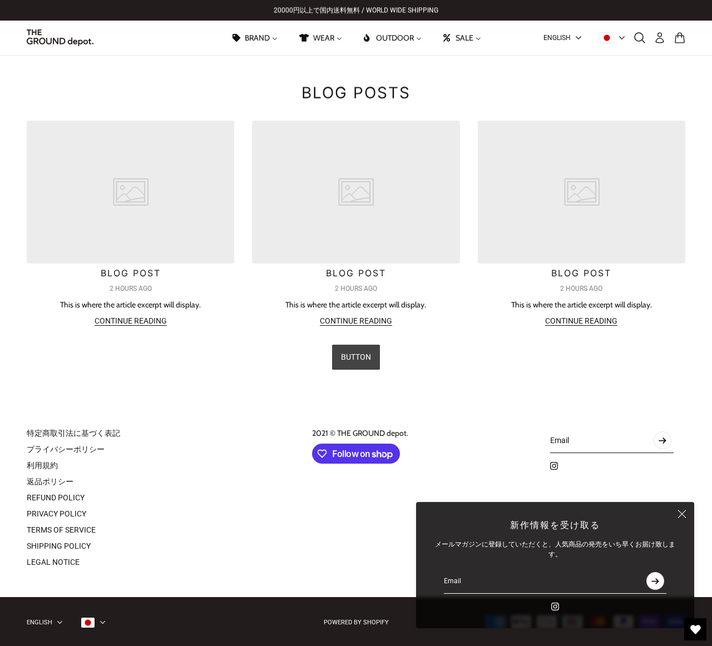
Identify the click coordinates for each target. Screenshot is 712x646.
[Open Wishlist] (695, 629)
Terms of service (61, 529)
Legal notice (53, 562)
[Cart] (679, 37)
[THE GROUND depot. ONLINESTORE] (60, 37)
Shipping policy (59, 545)
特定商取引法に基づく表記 (73, 433)
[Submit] (655, 581)
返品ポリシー (50, 481)
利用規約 (42, 465)
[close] (682, 514)
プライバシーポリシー (66, 449)
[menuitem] (254, 37)
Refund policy (56, 497)
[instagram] (555, 606)
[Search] (639, 37)
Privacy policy (56, 513)
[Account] (659, 37)
